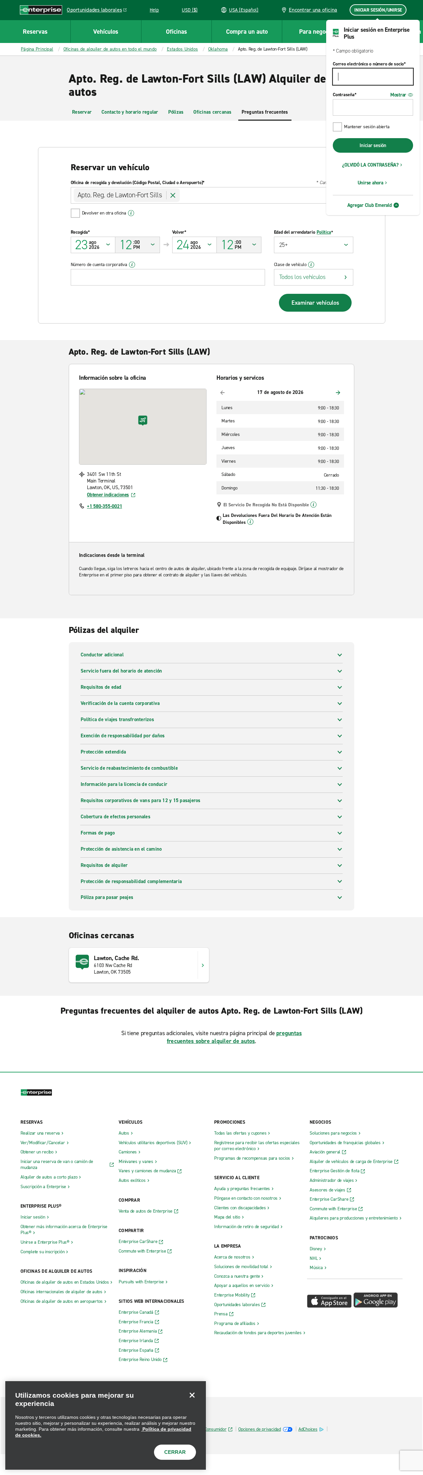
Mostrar (398, 95)
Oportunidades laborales (98, 11)
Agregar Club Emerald (369, 205)
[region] (105, 1425)
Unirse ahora (370, 182)
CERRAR (175, 1452)
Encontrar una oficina (312, 9)
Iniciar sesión (373, 145)
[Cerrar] (192, 1395)
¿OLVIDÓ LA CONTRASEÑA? (370, 165)
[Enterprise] (41, 9)
